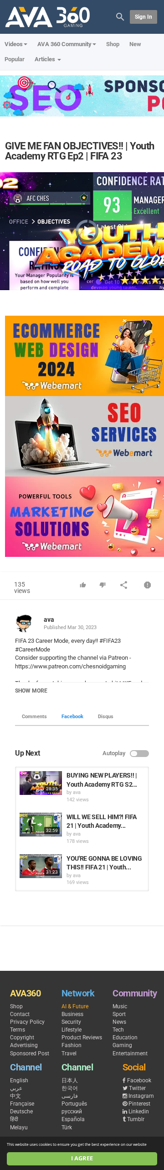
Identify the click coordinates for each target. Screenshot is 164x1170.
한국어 (70, 1088)
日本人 (70, 1080)
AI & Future (75, 1006)
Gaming (122, 1045)
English (19, 1080)
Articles (45, 59)
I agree (82, 1158)
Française (22, 1104)
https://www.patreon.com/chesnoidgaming (70, 666)
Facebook (72, 717)
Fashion (72, 1045)
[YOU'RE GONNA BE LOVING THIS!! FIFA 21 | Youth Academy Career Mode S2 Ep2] (41, 866)
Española (73, 1119)
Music (120, 1006)
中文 (15, 1096)
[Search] (120, 16)
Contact (20, 1014)
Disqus (105, 717)
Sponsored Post (29, 1053)
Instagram (141, 1096)
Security (71, 1022)
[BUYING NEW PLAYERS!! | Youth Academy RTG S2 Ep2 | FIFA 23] (41, 783)
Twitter (137, 1088)
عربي (16, 1088)
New (135, 44)
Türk (67, 1127)
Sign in (143, 17)
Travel (69, 1053)
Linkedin (138, 1111)
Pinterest (139, 1104)
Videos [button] (14, 44)
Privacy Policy (27, 1022)
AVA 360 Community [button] (64, 44)
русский (72, 1111)
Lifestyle (72, 1030)
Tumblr (135, 1119)
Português (74, 1104)
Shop (112, 44)
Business (72, 1014)
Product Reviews (82, 1037)
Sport (119, 1014)
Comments (34, 717)
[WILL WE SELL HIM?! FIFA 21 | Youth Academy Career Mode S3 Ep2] (41, 824)
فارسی (70, 1096)
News (119, 1022)
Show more (31, 691)
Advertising (24, 1045)
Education (125, 1037)
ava (49, 619)
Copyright (22, 1037)
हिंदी (14, 1119)
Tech (118, 1030)
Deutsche (21, 1111)
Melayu (19, 1127)
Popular (15, 59)
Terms (17, 1030)
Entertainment (130, 1053)
